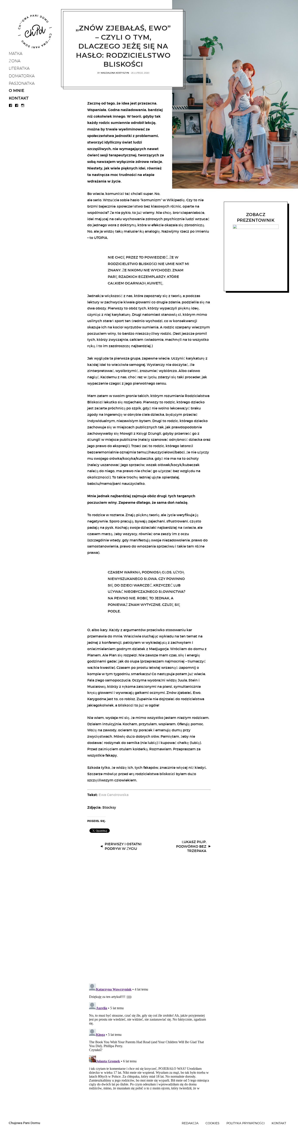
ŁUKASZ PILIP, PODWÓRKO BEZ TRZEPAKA (191, 846)
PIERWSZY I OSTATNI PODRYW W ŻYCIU (123, 846)
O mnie (16, 90)
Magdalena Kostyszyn (115, 72)
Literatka (19, 68)
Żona (15, 61)
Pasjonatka (22, 83)
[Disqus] (149, 922)
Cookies (212, 1123)
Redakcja (190, 1123)
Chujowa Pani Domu (24, 1123)
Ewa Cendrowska (113, 795)
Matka (15, 53)
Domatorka (22, 76)
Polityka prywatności (245, 1123)
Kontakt (19, 98)
